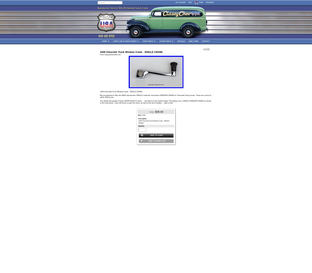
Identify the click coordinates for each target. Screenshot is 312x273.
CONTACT (206, 41)
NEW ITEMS (193, 41)
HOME (104, 41)
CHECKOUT (210, 2)
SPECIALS (181, 41)
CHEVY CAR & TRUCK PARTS (124, 41)
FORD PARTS (148, 41)
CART (201, 2)
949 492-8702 (107, 36)
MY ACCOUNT (181, 2)
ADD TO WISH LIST (157, 141)
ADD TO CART (156, 135)
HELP (190, 2)
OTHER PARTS (165, 41)
